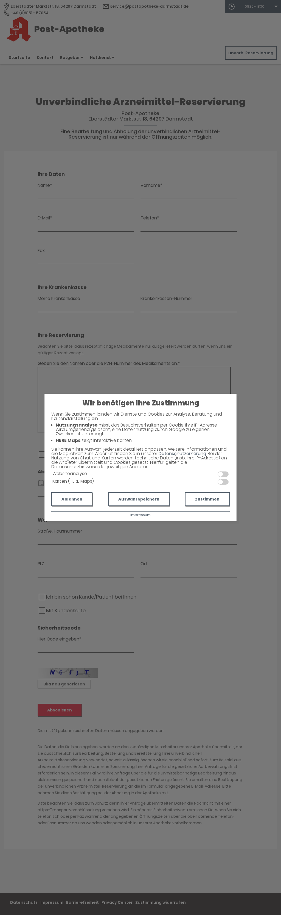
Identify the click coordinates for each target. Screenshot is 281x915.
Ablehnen (71, 499)
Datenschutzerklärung (182, 453)
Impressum (140, 514)
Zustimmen (207, 499)
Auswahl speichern (138, 499)
